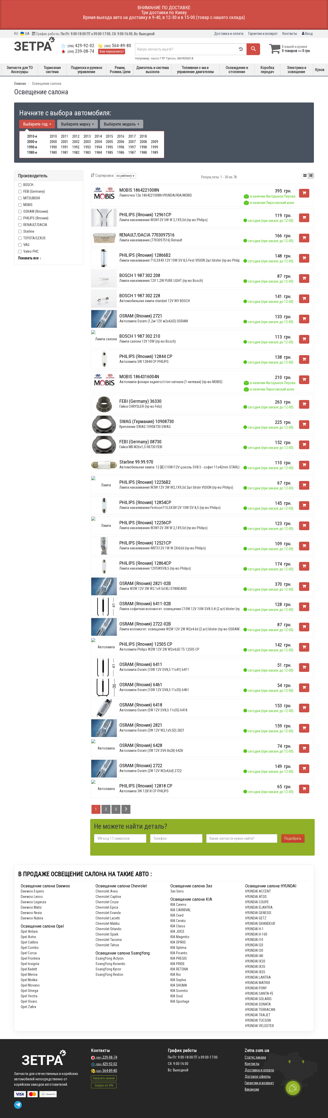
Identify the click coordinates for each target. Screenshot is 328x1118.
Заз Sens (177, 891)
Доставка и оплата (228, 34)
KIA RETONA (179, 969)
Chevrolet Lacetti (108, 918)
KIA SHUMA (178, 985)
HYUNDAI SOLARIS (258, 999)
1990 (53, 147)
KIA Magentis (179, 937)
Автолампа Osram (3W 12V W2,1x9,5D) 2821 (151, 730)
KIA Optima (178, 948)
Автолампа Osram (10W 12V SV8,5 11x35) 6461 (154, 690)
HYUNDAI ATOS (256, 897)
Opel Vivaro (29, 1001)
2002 (75, 142)
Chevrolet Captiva (108, 897)
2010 (53, 136)
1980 (53, 152)
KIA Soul (176, 996)
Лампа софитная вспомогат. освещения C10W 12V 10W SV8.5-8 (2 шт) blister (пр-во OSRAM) (188, 609)
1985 (109, 152)
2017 (132, 136)
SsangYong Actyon (110, 958)
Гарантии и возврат (259, 1083)
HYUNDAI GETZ (255, 918)
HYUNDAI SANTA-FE (259, 993)
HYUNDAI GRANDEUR (260, 923)
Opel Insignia (30, 964)
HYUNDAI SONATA (258, 1004)
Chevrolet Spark (107, 934)
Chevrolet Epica (107, 907)
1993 (87, 147)
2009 (154, 142)
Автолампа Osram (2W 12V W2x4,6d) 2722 (150, 771)
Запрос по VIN (104, 1085)
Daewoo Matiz (31, 907)
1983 (87, 152)
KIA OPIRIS (178, 942)
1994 (98, 147)
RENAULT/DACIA (35, 225)
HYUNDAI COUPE (257, 902)
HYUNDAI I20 (254, 945)
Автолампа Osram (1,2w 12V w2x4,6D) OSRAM (153, 321)
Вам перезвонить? (112, 51)
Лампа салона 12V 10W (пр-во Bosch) (147, 341)
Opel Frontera (30, 958)
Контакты (289, 34)
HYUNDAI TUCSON (258, 1020)
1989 (154, 152)
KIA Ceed (176, 915)
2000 (53, 142)
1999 (154, 147)
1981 (64, 152)
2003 (87, 142)
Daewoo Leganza (33, 902)
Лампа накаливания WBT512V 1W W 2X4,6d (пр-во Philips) (162, 548)
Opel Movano (30, 985)
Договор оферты (258, 1076)
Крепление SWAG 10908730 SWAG (145, 427)
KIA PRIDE (177, 964)
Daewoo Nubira (32, 918)
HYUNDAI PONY (256, 988)
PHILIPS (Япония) (35, 218)
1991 (64, 147)
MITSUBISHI (31, 198)
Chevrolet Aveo (107, 891)
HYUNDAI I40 (254, 956)
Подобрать (292, 838)
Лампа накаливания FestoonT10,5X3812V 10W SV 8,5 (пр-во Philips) (170, 508)
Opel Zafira (28, 1007)
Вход (308, 34)
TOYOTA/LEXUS (34, 238)
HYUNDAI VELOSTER (259, 1026)
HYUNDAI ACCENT (258, 891)
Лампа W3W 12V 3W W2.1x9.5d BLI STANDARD (153, 589)
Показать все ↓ (29, 258)
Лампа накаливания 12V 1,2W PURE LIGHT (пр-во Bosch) (161, 281)
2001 (64, 142)
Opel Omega (29, 991)
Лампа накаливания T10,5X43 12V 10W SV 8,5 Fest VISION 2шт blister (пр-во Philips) (181, 260)
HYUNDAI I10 (254, 940)
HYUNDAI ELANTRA (259, 907)
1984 (98, 152)
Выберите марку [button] (76, 124)
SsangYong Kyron (108, 969)
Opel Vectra (29, 996)
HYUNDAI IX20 (255, 961)
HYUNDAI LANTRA (258, 977)
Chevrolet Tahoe (107, 945)
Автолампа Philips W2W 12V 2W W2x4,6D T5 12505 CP (159, 649)
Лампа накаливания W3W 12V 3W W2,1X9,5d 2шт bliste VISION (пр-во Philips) (176, 487)
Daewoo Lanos (32, 897)
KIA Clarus (177, 926)
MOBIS (28, 205)
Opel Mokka (29, 980)
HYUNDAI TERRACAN (260, 1010)
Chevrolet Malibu (108, 923)
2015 (109, 136)
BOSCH (28, 185)
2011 (64, 136)
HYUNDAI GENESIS (258, 913)
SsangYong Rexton (109, 974)
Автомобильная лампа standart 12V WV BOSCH (154, 301)
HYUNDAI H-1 (254, 929)
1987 (132, 152)
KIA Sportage (179, 1001)
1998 (143, 147)
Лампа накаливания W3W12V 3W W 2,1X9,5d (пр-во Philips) (163, 528)
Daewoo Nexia (31, 913)
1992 (75, 147)
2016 (120, 136)
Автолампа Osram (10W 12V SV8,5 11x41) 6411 (154, 670)
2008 (143, 142)
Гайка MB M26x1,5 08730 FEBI (140, 447)
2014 (98, 136)
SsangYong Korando (110, 964)
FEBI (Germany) (34, 191)
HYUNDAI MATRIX (257, 983)
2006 (120, 142)
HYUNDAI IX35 (255, 967)
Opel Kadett (29, 969)
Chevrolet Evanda (108, 913)
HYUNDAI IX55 (255, 972)
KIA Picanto (178, 953)
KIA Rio (175, 974)
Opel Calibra (29, 942)
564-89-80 (117, 45)
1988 (143, 152)
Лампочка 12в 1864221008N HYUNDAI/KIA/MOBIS (155, 195)
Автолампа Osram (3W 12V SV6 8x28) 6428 (151, 750)
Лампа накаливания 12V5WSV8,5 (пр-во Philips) (155, 568)
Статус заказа (255, 1057)
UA (26, 34)
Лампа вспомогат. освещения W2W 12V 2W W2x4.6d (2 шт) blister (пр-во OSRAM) (179, 629)
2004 (98, 142)
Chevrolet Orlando (108, 929)
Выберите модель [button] (120, 124)
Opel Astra (28, 937)
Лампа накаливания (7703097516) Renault (150, 240)
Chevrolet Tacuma (109, 940)
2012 (75, 136)
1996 (120, 147)
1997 (132, 147)
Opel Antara (29, 931)
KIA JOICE (177, 931)
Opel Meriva (29, 974)
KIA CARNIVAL (180, 910)
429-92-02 (80, 45)
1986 (120, 152)
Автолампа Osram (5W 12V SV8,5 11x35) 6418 (153, 710)
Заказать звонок (104, 1078)
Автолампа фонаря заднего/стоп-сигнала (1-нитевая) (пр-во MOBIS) (170, 382)
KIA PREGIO (178, 958)
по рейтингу (124, 176)
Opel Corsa (29, 953)
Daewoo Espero (32, 891)
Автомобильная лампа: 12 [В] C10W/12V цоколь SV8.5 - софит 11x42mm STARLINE (181, 467)
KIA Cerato (178, 921)
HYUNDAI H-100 (256, 934)
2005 (109, 142)
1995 (109, 147)
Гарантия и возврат (263, 34)
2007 (132, 142)
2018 (143, 136)
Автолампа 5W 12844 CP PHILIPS (144, 362)
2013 (87, 136)
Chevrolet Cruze (107, 902)
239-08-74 (80, 51)
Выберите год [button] (36, 124)
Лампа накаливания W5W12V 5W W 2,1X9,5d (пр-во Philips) (163, 220)
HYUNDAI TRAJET (257, 1015)
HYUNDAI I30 (254, 950)
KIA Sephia (178, 980)
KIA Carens (178, 904)
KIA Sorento (179, 991)
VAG (26, 245)
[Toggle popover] (293, 1088)
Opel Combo (30, 948)
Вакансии (252, 1089)
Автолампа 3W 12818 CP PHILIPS (144, 791)
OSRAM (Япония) (35, 211)
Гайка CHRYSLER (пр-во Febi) (140, 406)
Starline (28, 231)
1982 (75, 152)
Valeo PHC (31, 251)
